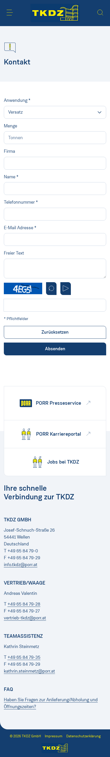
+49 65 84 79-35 (23, 657)
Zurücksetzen (55, 332)
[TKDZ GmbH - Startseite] (55, 13)
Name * (11, 177)
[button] (10, 12)
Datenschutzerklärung (83, 736)
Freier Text (14, 253)
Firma (9, 151)
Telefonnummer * (21, 202)
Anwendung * (17, 100)
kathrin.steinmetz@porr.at (29, 671)
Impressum (53, 736)
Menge (10, 126)
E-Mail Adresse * (20, 228)
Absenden (55, 349)
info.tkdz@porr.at (20, 564)
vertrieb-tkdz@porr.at (25, 618)
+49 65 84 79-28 (23, 604)
